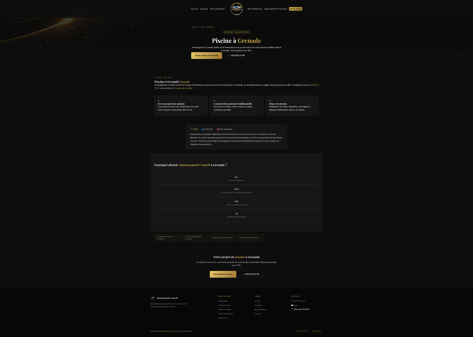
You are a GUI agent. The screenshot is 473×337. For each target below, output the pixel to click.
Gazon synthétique (225, 314)
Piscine (201, 27)
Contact (258, 314)
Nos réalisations (255, 9)
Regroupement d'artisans (275, 9)
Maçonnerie (223, 301)
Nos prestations (217, 9)
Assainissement (224, 305)
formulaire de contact (182, 88)
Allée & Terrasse (224, 309)
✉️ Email (294, 305)
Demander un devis (223, 274)
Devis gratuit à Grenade (206, 55)
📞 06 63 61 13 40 (236, 55)
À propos (204, 9)
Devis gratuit (296, 9)
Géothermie (222, 318)
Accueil (194, 9)
